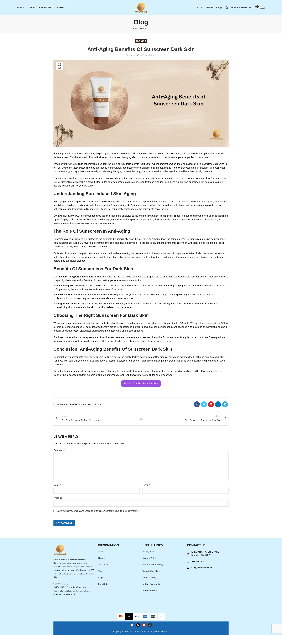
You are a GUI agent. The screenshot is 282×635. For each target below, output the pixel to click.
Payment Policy (149, 578)
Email (146, 485)
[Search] (227, 8)
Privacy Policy (148, 552)
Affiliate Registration (151, 584)
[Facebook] (132, 625)
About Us (102, 558)
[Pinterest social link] (211, 404)
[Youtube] (144, 625)
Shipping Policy (149, 558)
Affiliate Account (149, 591)
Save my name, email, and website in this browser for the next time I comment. (97, 511)
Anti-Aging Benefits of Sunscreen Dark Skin (79, 404)
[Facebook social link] (197, 404)
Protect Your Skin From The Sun (141, 383)
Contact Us (103, 565)
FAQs (100, 578)
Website (57, 498)
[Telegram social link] (225, 404)
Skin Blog (144, 29)
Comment (59, 450)
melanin (125, 280)
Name (57, 485)
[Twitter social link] (204, 404)
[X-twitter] (138, 625)
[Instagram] (150, 625)
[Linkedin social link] (218, 404)
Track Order (103, 584)
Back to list (141, 418)
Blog (100, 571)
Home (135, 29)
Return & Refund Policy (152, 565)
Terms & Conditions (151, 571)
